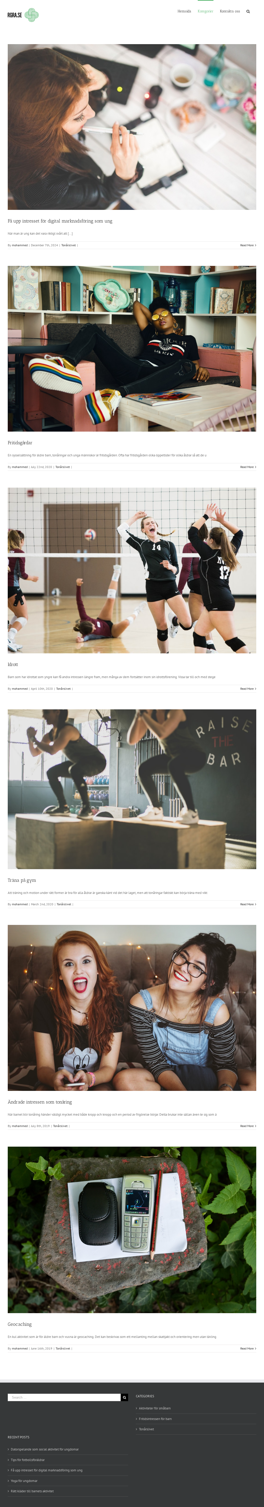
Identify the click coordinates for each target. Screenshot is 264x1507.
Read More (247, 245)
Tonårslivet (68, 245)
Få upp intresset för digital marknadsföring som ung (60, 221)
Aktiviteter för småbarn (155, 1408)
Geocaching (20, 1324)
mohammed (20, 245)
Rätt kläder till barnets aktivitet (32, 1491)
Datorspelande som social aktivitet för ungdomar (45, 1449)
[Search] (248, 11)
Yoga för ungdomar (24, 1481)
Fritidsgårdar (20, 443)
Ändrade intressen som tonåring (40, 1102)
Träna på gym (22, 880)
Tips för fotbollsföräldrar (28, 1460)
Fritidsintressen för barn (155, 1419)
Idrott (13, 664)
